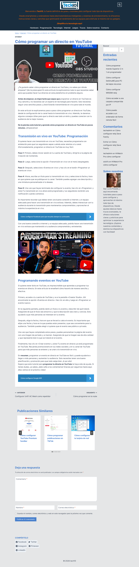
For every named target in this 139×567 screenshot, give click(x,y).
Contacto (105, 28)
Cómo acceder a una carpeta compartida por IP (115, 101)
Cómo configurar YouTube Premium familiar (28, 438)
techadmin (107, 130)
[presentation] (29, 423)
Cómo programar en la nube (85, 394)
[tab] (52, 451)
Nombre (20, 508)
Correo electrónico (66, 508)
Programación (46, 28)
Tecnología (58, 28)
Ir (121, 50)
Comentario (21, 479)
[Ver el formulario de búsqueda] (120, 5)
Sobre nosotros (93, 28)
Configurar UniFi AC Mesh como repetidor (32, 394)
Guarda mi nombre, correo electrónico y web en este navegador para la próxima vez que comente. (55, 513)
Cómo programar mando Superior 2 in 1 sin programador (114, 69)
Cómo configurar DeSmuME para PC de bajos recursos (114, 81)
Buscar (106, 46)
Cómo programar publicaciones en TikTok (55, 438)
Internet (67, 28)
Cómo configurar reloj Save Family (112, 133)
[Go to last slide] (20, 433)
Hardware (34, 28)
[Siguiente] (91, 433)
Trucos (82, 28)
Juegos (75, 28)
